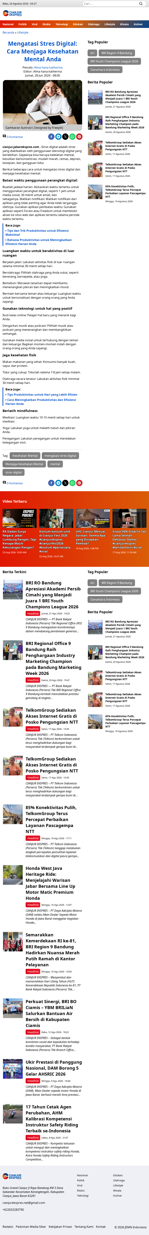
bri (92, 53)
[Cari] (141, 4)
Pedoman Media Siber (31, 1227)
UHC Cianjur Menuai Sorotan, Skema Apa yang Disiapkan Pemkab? (90, 537)
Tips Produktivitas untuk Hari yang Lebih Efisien (42, 395)
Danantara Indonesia (105, 70)
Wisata (124, 24)
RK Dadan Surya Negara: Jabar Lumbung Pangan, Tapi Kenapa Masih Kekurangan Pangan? (19, 539)
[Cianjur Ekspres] (12, 13)
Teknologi (62, 24)
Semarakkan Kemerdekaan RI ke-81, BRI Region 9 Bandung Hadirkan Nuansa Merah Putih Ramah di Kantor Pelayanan (53, 950)
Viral (34, 24)
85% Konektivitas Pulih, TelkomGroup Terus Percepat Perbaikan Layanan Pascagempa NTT (125, 191)
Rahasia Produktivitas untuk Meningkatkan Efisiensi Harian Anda (38, 242)
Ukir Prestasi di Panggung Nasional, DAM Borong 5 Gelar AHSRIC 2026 (54, 1068)
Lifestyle (109, 24)
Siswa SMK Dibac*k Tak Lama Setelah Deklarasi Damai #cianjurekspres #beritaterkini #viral (129, 539)
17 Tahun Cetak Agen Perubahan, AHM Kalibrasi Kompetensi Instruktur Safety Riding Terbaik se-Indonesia (52, 1119)
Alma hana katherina (48, 67)
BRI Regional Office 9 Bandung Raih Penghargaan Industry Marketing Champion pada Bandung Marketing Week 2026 (124, 122)
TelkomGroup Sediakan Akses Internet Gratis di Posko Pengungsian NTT (123, 146)
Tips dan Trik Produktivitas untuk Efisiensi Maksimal (37, 233)
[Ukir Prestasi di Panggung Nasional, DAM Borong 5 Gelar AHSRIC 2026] (13, 1069)
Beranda (8, 32)
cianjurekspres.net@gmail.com (24, 1203)
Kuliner (138, 24)
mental (55, 464)
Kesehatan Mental (25, 456)
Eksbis (47, 24)
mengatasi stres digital (60, 456)
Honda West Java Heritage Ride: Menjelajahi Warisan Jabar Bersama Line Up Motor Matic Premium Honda (50, 883)
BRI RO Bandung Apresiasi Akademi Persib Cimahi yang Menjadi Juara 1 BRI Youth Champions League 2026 (123, 97)
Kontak (101, 1227)
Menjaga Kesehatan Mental (24, 464)
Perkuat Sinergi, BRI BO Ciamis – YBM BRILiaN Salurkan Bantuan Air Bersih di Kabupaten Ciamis (51, 1013)
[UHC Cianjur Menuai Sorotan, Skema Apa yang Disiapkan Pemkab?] (93, 518)
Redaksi (8, 1227)
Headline (33, 613)
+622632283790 (13, 1210)
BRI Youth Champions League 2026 (114, 61)
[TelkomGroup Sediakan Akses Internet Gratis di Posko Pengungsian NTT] (95, 148)
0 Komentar (14, 137)
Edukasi (78, 24)
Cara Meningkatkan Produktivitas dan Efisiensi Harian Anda (40, 402)
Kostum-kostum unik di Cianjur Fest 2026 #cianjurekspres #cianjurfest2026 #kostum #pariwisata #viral (55, 541)
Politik (23, 24)
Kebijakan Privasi (60, 1227)
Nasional (8, 24)
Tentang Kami (83, 1227)
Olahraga (93, 24)
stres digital (13, 472)
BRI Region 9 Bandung (117, 53)
